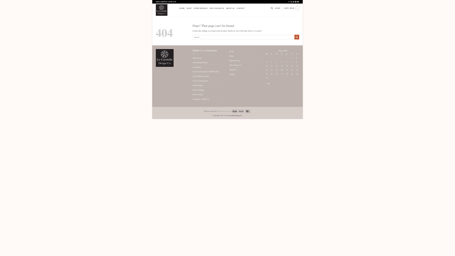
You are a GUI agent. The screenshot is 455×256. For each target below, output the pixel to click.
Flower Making (198, 90)
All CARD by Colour (201, 76)
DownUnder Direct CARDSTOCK (206, 71)
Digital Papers (198, 85)
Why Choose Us (217, 8)
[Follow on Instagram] (291, 2)
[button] (277, 8)
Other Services (200, 8)
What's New (197, 58)
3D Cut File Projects (200, 81)
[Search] (272, 8)
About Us (230, 8)
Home (182, 8)
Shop (189, 8)
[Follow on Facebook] (289, 2)
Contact (241, 8)
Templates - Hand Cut (201, 99)
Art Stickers (197, 67)
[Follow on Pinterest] (295, 2)
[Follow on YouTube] (298, 2)
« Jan (268, 83)
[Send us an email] (293, 2)
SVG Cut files (198, 94)
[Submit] (296, 37)
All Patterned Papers (200, 62)
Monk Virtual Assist (224, 111)
